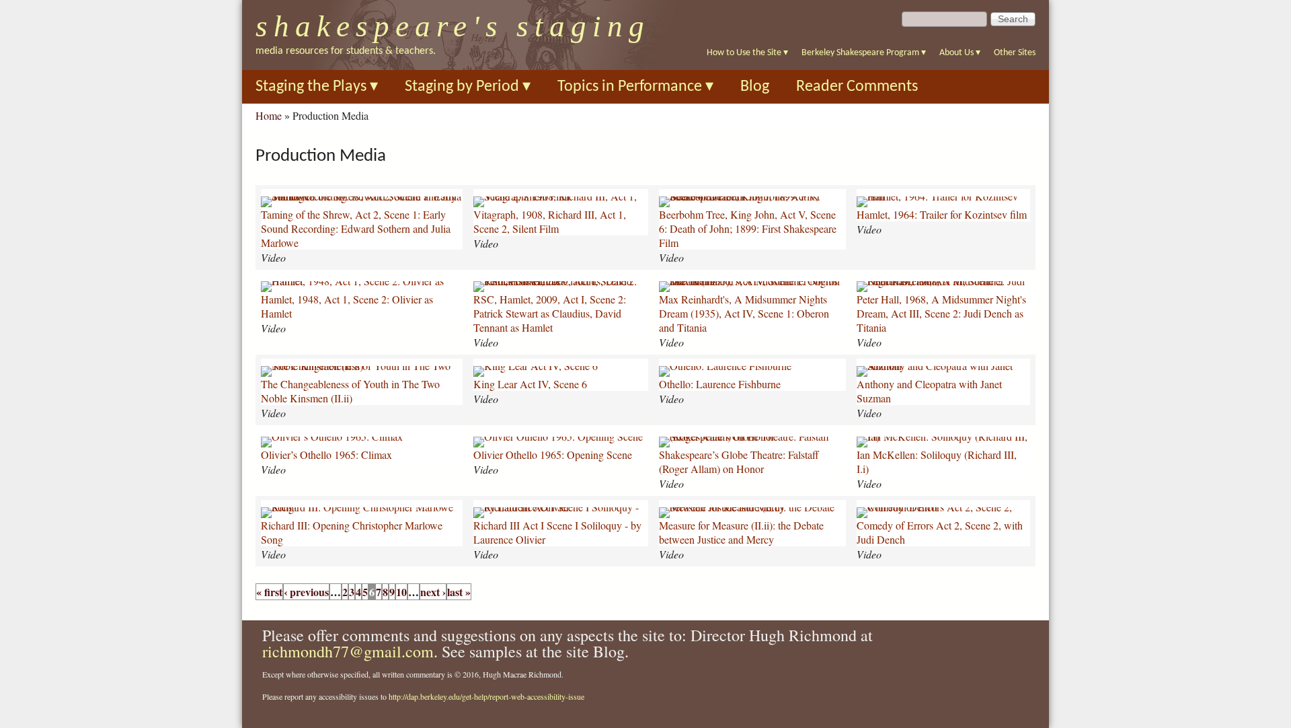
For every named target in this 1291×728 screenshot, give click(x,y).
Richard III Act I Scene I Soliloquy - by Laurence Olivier (557, 532)
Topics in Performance (635, 87)
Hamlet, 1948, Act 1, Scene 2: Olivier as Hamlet (347, 306)
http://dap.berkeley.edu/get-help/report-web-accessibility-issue (486, 696)
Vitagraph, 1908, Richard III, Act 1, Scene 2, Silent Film (549, 221)
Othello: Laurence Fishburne (720, 384)
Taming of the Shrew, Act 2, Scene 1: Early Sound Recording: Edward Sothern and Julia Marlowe (356, 228)
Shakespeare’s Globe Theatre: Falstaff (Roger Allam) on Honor (739, 461)
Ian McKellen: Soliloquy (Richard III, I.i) (937, 461)
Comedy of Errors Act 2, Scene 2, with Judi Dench (940, 532)
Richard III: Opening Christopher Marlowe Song (351, 532)
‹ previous (306, 591)
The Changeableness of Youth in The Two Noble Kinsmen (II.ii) (350, 391)
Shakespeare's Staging (453, 26)
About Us (959, 52)
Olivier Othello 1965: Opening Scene (552, 454)
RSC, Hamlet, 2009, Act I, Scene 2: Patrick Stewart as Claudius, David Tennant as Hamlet (549, 313)
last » (459, 591)
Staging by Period (468, 87)
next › (433, 591)
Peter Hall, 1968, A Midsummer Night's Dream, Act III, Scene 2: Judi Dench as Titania (941, 313)
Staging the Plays (317, 87)
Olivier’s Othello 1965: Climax (326, 454)
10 (401, 591)
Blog (754, 87)
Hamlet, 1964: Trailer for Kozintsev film (942, 214)
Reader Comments (857, 87)
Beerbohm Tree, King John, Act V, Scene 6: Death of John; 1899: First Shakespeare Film (747, 228)
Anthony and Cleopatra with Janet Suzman (929, 391)
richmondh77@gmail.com (348, 651)
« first (269, 591)
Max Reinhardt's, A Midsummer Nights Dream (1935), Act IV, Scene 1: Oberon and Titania (744, 313)
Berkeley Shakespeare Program (863, 52)
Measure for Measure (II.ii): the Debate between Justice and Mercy (741, 532)
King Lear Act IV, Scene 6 (530, 384)
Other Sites (1014, 52)
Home (269, 115)
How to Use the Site (747, 52)
